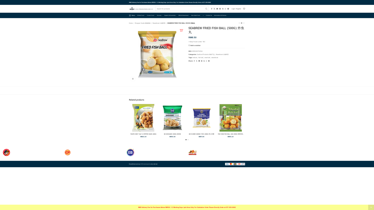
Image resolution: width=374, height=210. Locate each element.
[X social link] (214, 8)
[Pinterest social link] (220, 8)
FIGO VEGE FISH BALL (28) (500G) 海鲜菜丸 (230, 134)
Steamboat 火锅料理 (159, 23)
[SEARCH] (206, 9)
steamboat (214, 57)
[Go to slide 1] (186, 139)
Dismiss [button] (371, 207)
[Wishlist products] (244, 9)
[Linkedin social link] (222, 8)
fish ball (200, 57)
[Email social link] (217, 8)
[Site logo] (141, 8)
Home (131, 23)
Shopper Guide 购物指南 (142, 23)
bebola (195, 57)
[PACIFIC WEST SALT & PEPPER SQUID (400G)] (143, 117)
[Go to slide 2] (187, 139)
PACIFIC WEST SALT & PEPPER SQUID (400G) (143, 134)
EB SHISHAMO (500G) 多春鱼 (172, 134)
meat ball (207, 57)
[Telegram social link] (228, 8)
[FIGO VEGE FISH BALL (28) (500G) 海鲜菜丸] (230, 117)
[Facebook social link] (212, 8)
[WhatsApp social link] (225, 8)
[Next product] (244, 23)
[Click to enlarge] (132, 78)
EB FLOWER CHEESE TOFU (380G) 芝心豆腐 (201, 134)
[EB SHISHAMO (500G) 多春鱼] (172, 117)
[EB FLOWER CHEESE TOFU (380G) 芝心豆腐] (201, 117)
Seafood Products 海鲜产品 (206, 54)
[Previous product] (239, 23)
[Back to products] (241, 23)
